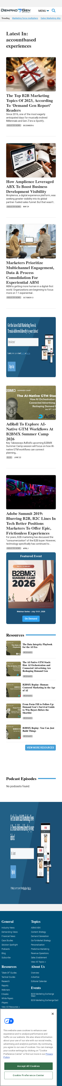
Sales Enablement (39, 958)
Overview (35, 973)
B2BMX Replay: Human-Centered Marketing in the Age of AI (39, 687)
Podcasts (6, 949)
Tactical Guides (8, 977)
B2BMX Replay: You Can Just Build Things (38, 729)
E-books (5, 994)
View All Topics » (38, 962)
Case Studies (7, 941)
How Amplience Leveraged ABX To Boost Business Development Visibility (30, 186)
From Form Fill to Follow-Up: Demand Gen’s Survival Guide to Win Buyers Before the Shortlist (39, 708)
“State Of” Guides (9, 973)
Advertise (35, 977)
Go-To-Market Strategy (41, 941)
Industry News (13, 125)
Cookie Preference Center (28, 1075)
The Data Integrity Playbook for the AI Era (37, 645)
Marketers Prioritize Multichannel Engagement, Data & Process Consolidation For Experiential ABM (30, 272)
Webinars (27, 652)
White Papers (7, 998)
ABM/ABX (35, 928)
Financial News (8, 936)
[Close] (52, 1014)
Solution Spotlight (10, 945)
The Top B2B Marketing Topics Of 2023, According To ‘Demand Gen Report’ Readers (29, 102)
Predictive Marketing (40, 949)
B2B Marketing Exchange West (42, 995)
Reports (5, 986)
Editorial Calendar (39, 981)
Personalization (38, 945)
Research (6, 981)
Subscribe (6, 958)
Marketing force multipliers (25, 18)
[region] (28, 1047)
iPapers (5, 1003)
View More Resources (40, 747)
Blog (9, 457)
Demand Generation (40, 936)
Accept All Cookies (28, 1066)
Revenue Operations (40, 953)
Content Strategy (38, 932)
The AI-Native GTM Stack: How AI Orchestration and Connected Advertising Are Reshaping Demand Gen (37, 666)
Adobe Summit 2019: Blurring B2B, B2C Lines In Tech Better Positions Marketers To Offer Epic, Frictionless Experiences (31, 523)
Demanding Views (10, 932)
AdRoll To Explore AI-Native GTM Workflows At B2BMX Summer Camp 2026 (29, 431)
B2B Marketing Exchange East (44, 1000)
